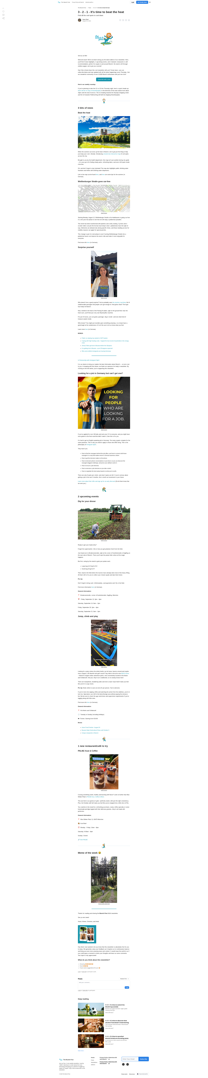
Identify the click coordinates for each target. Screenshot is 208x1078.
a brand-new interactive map (111, 154)
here (97, 174)
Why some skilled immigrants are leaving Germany (96, 351)
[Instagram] (127, 1064)
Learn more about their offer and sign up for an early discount (96, 481)
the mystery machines (119, 302)
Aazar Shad (85, 19)
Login (132, 2)
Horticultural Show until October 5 (99, 730)
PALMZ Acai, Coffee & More (95, 797)
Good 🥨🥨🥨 (84, 966)
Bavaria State (86, 730)
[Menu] (150, 2)
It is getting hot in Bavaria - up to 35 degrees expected (97, 348)
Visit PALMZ (84, 839)
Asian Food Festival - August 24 (91, 727)
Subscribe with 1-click (104, 79)
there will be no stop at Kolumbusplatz (89, 90)
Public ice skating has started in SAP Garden (95, 338)
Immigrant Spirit (91, 444)
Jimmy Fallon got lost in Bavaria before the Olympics (97, 345)
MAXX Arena (125, 673)
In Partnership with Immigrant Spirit (88, 360)
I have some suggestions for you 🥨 (90, 968)
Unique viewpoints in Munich (90, 733)
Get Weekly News (142, 2)
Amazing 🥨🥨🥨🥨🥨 (86, 964)
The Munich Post (82, 7)
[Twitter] (123, 1064)
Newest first (123, 978)
